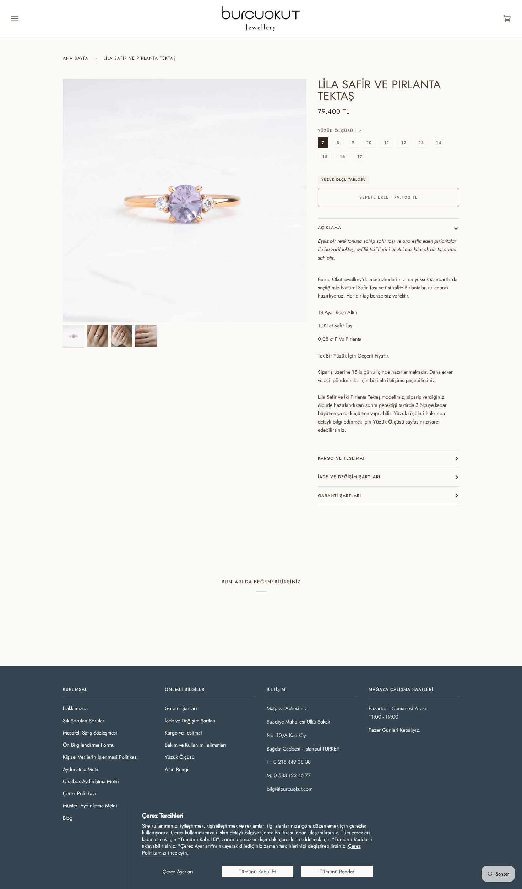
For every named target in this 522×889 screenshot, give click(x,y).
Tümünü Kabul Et (257, 871)
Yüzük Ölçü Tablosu (343, 179)
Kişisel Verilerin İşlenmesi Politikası (100, 756)
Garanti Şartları (339, 495)
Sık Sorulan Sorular (83, 720)
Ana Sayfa (75, 58)
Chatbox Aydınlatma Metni (91, 781)
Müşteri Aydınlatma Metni (90, 805)
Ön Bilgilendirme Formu (89, 744)
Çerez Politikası (79, 793)
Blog (67, 818)
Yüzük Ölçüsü (388, 421)
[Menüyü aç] (22, 18)
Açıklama (329, 227)
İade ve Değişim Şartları (349, 477)
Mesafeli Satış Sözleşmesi (90, 732)
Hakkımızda (75, 708)
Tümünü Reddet (337, 871)
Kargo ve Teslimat (341, 458)
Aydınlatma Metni (81, 769)
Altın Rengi (177, 769)
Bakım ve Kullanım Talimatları (195, 744)
